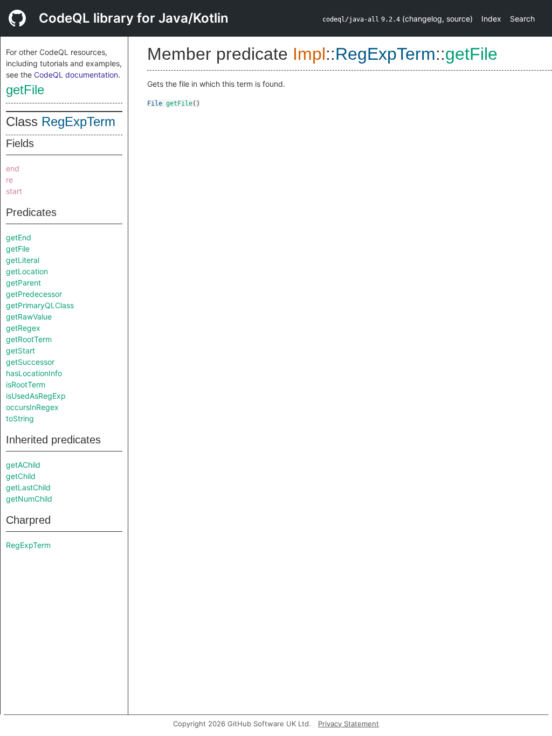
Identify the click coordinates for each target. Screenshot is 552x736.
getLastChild (28, 487)
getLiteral (22, 260)
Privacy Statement (348, 723)
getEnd (18, 237)
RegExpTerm (78, 121)
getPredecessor (34, 293)
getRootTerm (29, 339)
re (9, 179)
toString (20, 418)
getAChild (23, 464)
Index (491, 18)
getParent (23, 282)
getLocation (27, 271)
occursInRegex (32, 407)
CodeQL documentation (76, 74)
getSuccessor (30, 361)
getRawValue (29, 316)
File (154, 103)
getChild (21, 476)
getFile (25, 89)
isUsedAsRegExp (36, 395)
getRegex (23, 327)
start (14, 191)
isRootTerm (25, 384)
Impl (309, 54)
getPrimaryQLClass (40, 305)
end (12, 168)
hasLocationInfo (34, 373)
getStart (20, 350)
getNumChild (29, 498)
